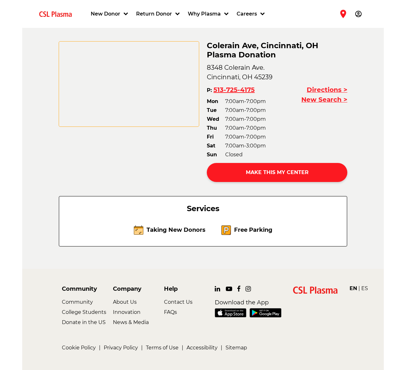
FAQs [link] (170, 312)
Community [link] (77, 302)
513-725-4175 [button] (234, 90)
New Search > (324, 99)
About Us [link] (125, 302)
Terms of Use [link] (162, 348)
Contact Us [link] (178, 302)
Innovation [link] (127, 312)
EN (353, 288)
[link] (58, 14)
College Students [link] (84, 312)
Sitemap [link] (236, 348)
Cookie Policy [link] (79, 348)
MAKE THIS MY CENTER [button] (277, 172)
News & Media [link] (131, 322)
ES (364, 288)
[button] (110, 14)
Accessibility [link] (202, 348)
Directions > (327, 90)
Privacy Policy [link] (121, 348)
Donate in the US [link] (84, 322)
